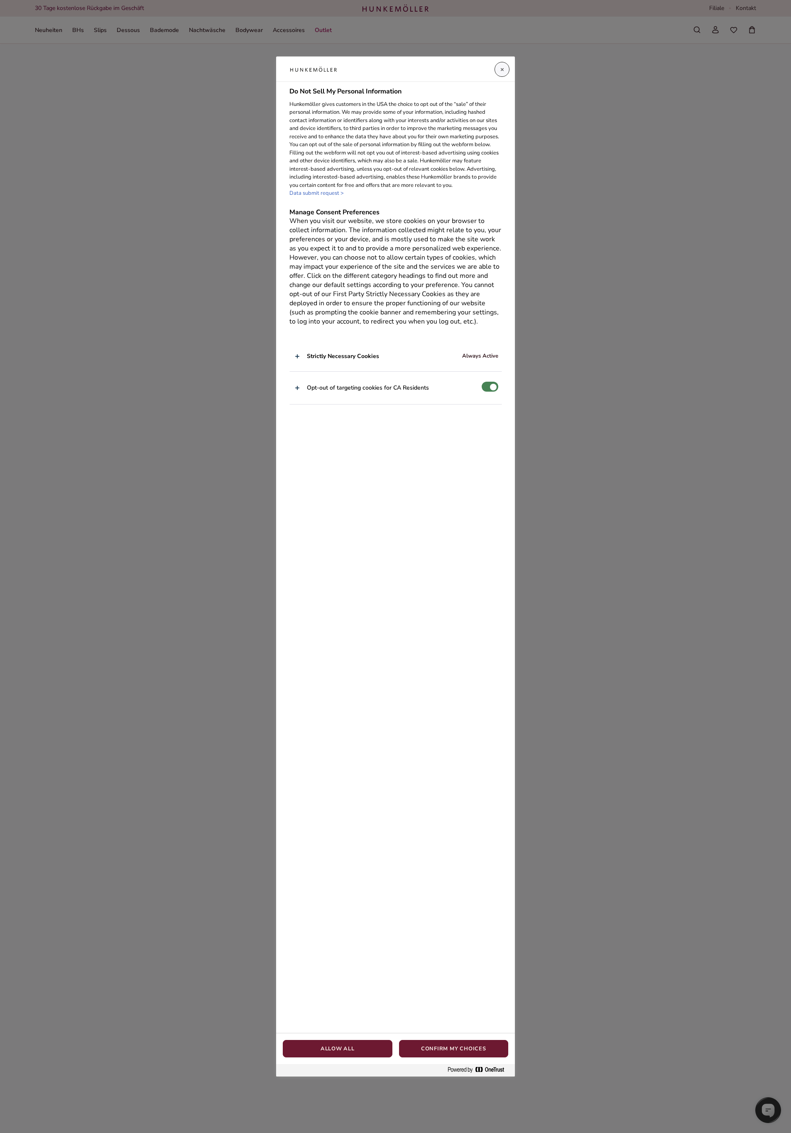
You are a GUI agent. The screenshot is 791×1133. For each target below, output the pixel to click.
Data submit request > (316, 193)
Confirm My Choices (453, 1048)
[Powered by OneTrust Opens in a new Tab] (479, 1070)
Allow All (338, 1048)
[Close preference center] (502, 69)
